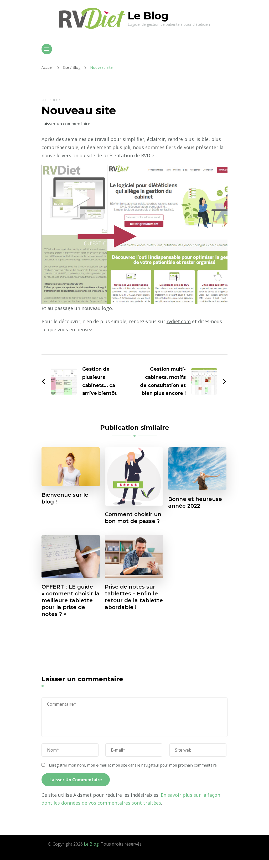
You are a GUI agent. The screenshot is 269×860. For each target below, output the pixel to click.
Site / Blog (51, 100)
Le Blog (148, 15)
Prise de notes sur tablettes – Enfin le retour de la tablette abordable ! (134, 597)
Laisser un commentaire (66, 124)
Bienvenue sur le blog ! (65, 498)
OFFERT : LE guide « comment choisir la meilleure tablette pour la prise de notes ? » (71, 600)
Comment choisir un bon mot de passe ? (133, 517)
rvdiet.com (179, 321)
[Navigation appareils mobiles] (47, 49)
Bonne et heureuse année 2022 (195, 502)
